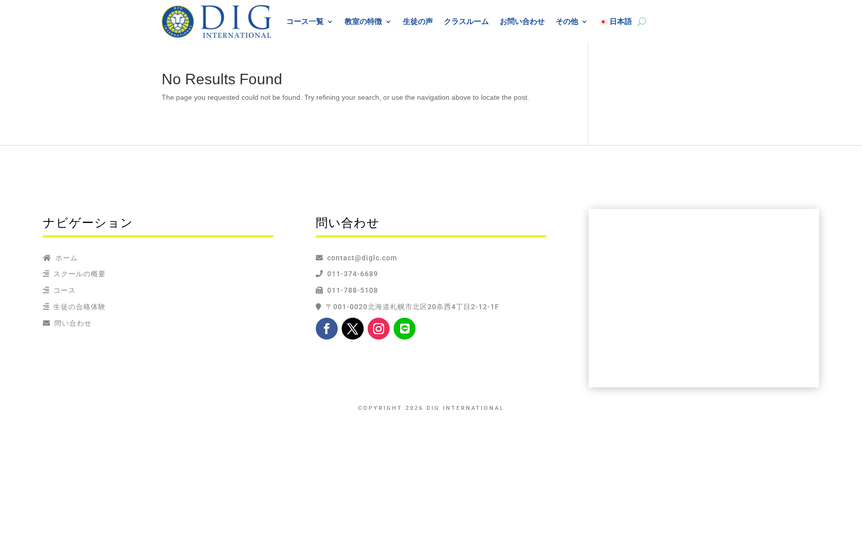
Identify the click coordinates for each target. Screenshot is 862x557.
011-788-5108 (350, 290)
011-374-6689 (350, 274)
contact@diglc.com (362, 258)
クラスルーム (466, 21)
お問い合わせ (522, 21)
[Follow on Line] (405, 329)
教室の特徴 (363, 21)
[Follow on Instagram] (379, 329)
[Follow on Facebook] (327, 329)
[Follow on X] (353, 329)
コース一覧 (305, 21)
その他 (567, 21)
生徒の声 (418, 21)
